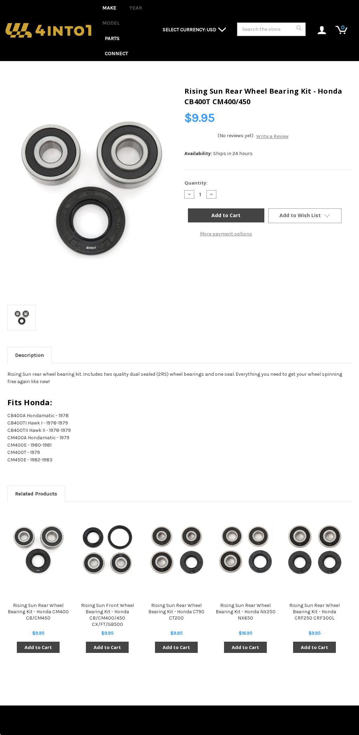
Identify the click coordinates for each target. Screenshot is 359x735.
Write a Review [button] (272, 136)
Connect (116, 53)
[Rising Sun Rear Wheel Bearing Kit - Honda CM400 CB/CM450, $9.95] (38, 549)
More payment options (226, 234)
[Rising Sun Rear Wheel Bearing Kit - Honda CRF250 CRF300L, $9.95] (314, 549)
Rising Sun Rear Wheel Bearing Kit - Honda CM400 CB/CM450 (38, 611)
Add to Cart (38, 647)
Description (29, 355)
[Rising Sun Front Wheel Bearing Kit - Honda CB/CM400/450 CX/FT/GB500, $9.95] (107, 549)
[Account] (318, 30)
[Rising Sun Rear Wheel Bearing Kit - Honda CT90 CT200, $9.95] (176, 549)
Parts (112, 38)
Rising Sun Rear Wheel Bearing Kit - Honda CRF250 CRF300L (314, 611)
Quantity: (196, 183)
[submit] (299, 30)
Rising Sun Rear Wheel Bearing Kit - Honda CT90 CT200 (176, 611)
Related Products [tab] (36, 493)
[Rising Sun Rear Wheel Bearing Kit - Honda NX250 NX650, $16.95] (245, 549)
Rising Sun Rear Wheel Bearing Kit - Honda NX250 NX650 (246, 611)
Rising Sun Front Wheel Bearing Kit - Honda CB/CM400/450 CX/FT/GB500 (107, 615)
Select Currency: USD (190, 30)
